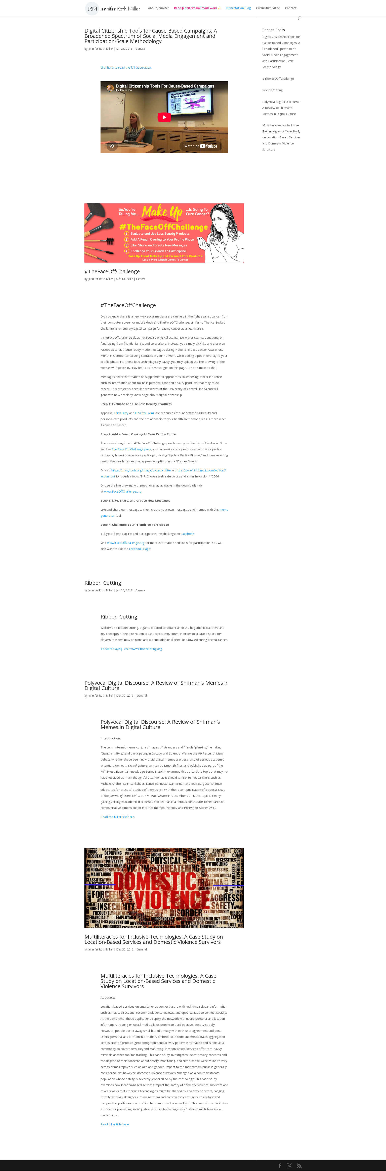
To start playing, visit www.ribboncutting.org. (132, 649)
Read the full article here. (118, 817)
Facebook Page (139, 549)
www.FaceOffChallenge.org (123, 491)
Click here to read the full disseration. (126, 67)
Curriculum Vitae (268, 8)
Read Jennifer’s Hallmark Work (195, 8)
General (141, 49)
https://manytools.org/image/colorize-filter (141, 470)
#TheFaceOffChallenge (112, 271)
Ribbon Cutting (102, 582)
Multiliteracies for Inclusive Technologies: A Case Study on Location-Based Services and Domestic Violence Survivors (153, 939)
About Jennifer (158, 8)
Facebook (187, 534)
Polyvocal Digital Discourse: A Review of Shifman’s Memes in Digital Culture (156, 685)
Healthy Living (145, 413)
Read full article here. (115, 1124)
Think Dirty (121, 413)
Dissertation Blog (238, 8)
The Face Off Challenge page (131, 449)
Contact (291, 8)
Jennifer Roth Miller (100, 49)
